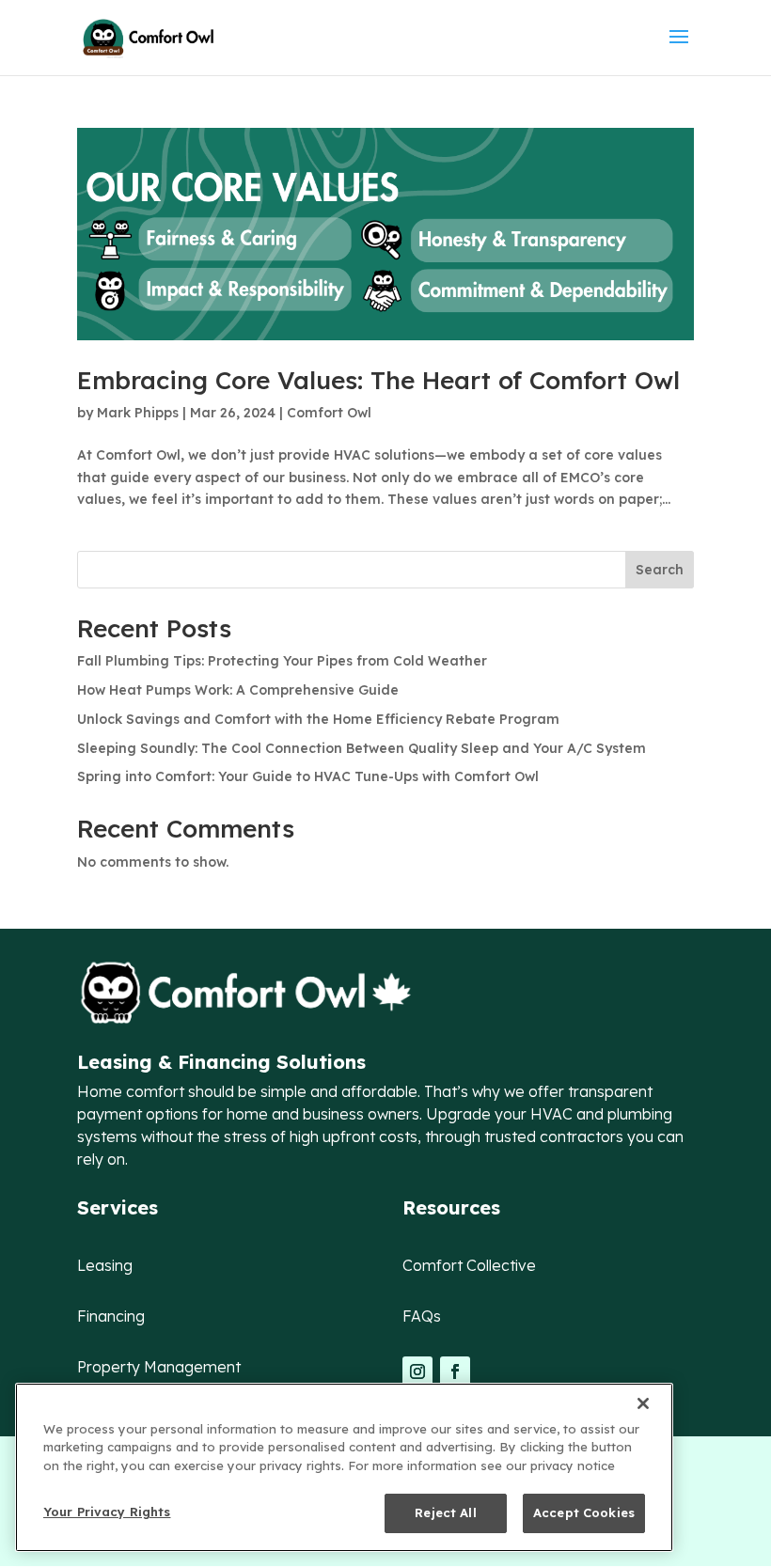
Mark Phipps (138, 412)
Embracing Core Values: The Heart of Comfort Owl (378, 380)
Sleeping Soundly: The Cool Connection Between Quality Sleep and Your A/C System (361, 748)
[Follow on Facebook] (455, 1371)
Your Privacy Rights (106, 1511)
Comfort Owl (329, 412)
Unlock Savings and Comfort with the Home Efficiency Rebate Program (318, 719)
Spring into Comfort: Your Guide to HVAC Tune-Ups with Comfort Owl (308, 776)
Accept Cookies (584, 1512)
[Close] (643, 1403)
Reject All (445, 1512)
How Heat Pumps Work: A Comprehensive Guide (239, 690)
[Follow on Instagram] (417, 1371)
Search (660, 569)
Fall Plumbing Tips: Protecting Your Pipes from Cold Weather (284, 660)
